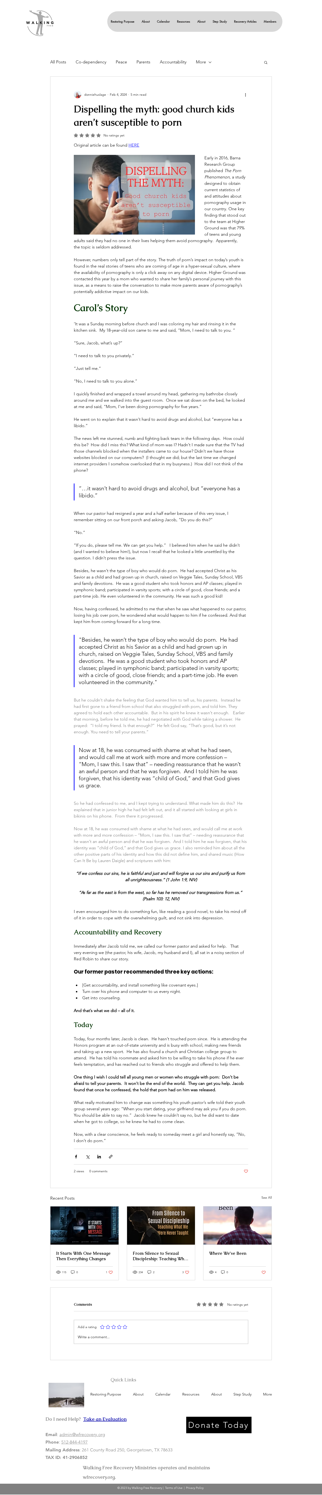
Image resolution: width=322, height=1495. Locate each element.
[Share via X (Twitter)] (87, 1156)
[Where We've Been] (237, 1225)
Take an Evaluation (105, 1419)
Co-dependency (91, 62)
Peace (121, 62)
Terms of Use (173, 1488)
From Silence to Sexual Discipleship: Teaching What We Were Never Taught (160, 1256)
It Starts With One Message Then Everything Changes (83, 1256)
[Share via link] (110, 1156)
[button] (145, 21)
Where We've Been (227, 1253)
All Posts (58, 62)
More (201, 62)
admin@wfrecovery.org (82, 1434)
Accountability (173, 62)
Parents (143, 62)
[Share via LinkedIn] (99, 1156)
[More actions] (245, 94)
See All (266, 1197)
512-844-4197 (74, 1442)
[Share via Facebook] (76, 1156)
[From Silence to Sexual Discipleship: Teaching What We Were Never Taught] (161, 1225)
